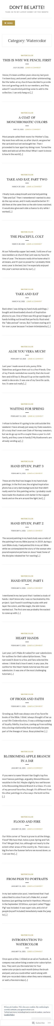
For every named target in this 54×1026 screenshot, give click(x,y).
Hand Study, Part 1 (27, 581)
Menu (10, 23)
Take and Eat (27, 294)
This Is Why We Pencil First (27, 60)
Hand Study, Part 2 (27, 523)
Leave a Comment (33, 67)
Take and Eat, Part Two (27, 179)
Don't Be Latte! (27, 7)
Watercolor (27, 55)
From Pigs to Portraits (27, 879)
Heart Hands (27, 638)
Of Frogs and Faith (27, 699)
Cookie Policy (9, 1015)
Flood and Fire (27, 822)
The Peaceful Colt (27, 237)
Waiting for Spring (27, 409)
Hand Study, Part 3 (27, 466)
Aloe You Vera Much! (27, 351)
